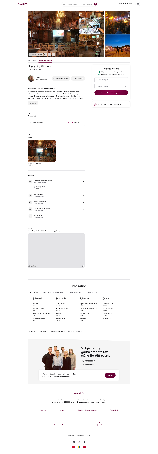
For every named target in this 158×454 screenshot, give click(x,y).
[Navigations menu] (138, 4)
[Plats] (53, 54)
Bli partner (43, 410)
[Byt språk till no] (84, 447)
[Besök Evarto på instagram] (79, 442)
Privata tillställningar (75, 292)
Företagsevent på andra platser (53, 292)
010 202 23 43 (90, 361)
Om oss (62, 410)
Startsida (32, 331)
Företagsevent (92, 292)
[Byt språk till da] (73, 447)
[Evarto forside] (79, 393)
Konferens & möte (45, 60)
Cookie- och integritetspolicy (87, 410)
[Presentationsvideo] (45, 54)
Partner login (114, 410)
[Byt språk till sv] (79, 447)
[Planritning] (49, 54)
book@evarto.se (90, 365)
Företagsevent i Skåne (57, 331)
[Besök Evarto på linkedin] (84, 442)
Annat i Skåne (33, 292)
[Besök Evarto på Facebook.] (74, 442)
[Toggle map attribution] (83, 266)
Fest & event (32, 60)
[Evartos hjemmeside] (23, 4)
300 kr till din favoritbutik (116, 74)
